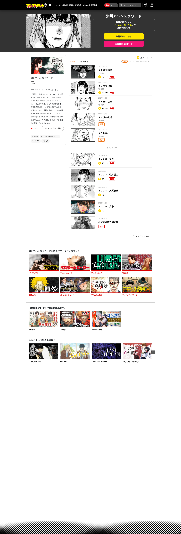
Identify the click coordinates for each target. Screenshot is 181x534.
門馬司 (33, 83)
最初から (84, 61)
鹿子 (32, 81)
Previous (28, 352)
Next (153, 352)
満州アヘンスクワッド (42, 78)
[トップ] (50, 5)
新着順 (72, 61)
